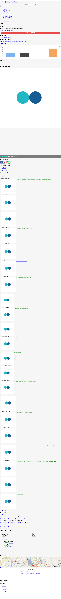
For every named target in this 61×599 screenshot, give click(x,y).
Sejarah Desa (6, 8)
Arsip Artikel (5, 172)
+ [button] (1, 558)
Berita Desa (4, 167)
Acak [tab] (3, 176)
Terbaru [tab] (3, 174)
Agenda (3, 510)
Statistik (4, 43)
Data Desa (3, 14)
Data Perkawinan (6, 21)
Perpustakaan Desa (5, 169)
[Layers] (59, 558)
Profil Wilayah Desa (7, 9)
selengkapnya (11, 541)
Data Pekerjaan (6, 18)
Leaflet (52, 566)
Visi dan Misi (6, 12)
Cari (35, 4)
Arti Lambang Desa (7, 10)
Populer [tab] (3, 175)
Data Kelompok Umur (7, 20)
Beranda (3, 7)
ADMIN (1, 37)
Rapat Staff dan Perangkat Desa (8, 526)
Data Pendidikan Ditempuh (8, 17)
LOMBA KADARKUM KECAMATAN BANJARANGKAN (14, 522)
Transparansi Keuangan (5, 170)
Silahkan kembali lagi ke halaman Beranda (6, 30)
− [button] (1, 560)
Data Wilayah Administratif (8, 15)
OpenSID (59, 566)
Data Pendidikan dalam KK (8, 16)
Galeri (3, 514)
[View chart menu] (59, 46)
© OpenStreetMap (56, 566)
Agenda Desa (4, 168)
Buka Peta (1, 567)
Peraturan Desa (4, 589)
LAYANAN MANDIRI (7, 37)
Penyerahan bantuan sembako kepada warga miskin (13, 518)
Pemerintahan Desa (5, 11)
